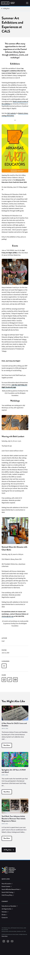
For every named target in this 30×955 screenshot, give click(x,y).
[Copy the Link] (9, 679)
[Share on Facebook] (4, 679)
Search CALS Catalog (7, 892)
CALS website (11, 113)
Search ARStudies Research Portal (11, 889)
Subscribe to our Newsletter (9, 906)
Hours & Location (6, 884)
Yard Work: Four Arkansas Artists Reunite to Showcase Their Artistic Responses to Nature (14, 818)
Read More (7, 745)
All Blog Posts (6, 8)
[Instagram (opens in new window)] (4, 941)
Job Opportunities (6, 909)
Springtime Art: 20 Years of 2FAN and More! (14, 771)
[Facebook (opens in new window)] (8, 941)
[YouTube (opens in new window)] (12, 941)
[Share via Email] (15, 679)
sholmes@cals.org (7, 616)
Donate (4, 915)
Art (4, 666)
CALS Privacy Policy (7, 895)
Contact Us (5, 917)
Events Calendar (6, 886)
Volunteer (4, 912)
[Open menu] (27, 3)
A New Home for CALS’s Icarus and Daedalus (14, 724)
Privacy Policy (5, 936)
